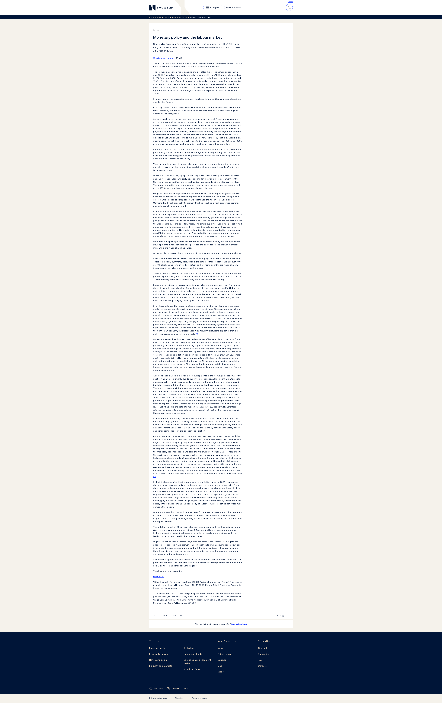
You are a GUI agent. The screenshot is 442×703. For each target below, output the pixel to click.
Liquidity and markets (160, 665)
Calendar (222, 659)
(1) (197, 333)
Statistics (188, 648)
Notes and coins (158, 659)
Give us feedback (239, 624)
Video (221, 671)
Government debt (193, 654)
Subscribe (263, 654)
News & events (226, 641)
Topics (153, 641)
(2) (154, 476)
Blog (220, 665)
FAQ (260, 659)
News (220, 648)
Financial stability (158, 654)
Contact (262, 648)
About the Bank (191, 669)
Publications (224, 654)
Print (279, 616)
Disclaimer (179, 698)
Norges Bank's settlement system (197, 661)
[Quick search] (289, 7)
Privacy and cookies (158, 698)
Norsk (290, 1)
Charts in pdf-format (163, 57)
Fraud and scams (199, 698)
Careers (262, 665)
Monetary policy (158, 648)
